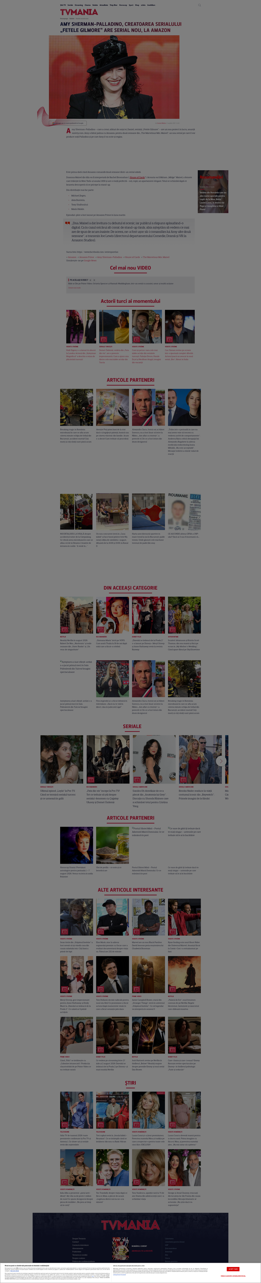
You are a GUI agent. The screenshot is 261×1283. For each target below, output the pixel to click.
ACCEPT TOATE (233, 1269)
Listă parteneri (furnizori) (119, 1274)
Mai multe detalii (14, 1271)
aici (93, 1276)
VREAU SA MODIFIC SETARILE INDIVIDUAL (233, 1276)
